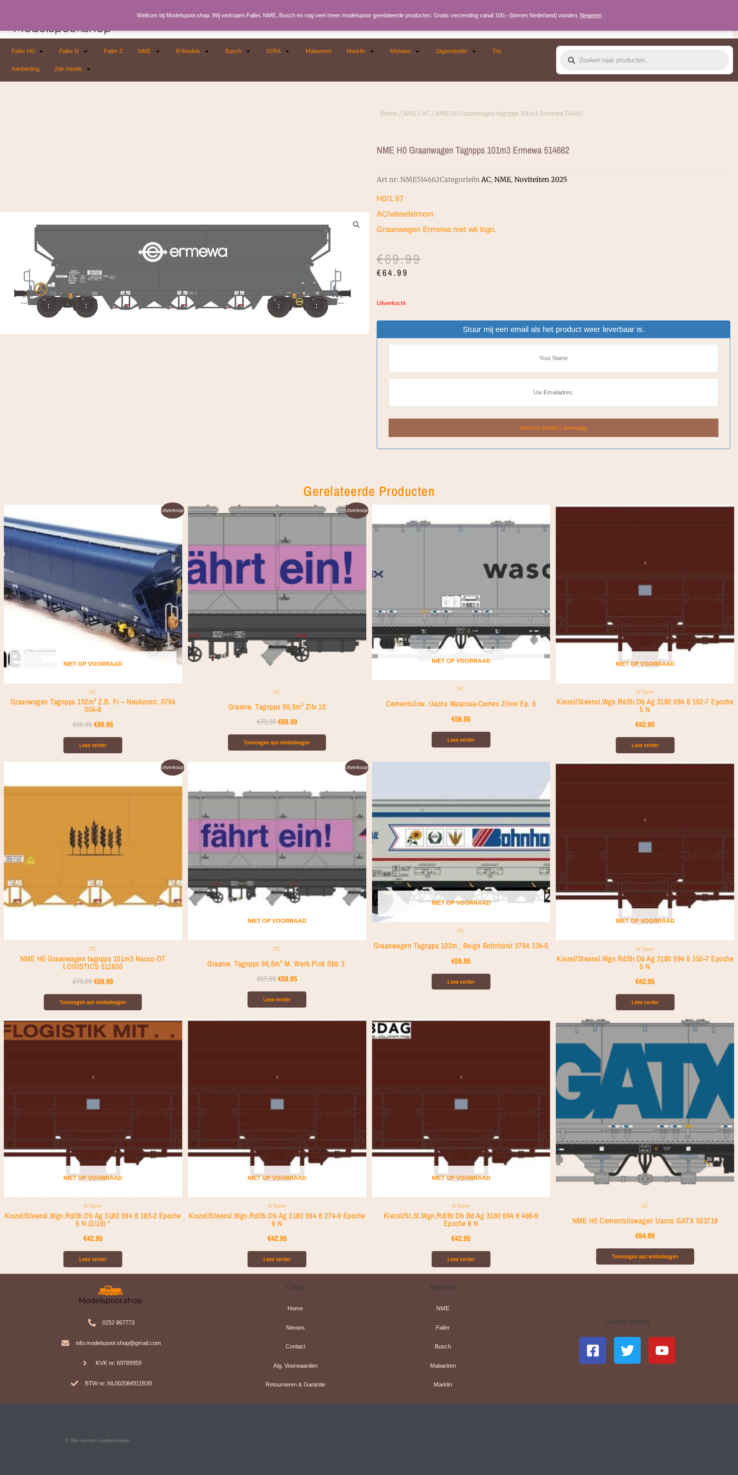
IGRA (273, 51)
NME (144, 51)
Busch (233, 51)
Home (389, 113)
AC (426, 113)
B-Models (188, 51)
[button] (356, 225)
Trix (497, 51)
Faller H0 (23, 51)
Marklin (356, 51)
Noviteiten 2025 (540, 179)
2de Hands (68, 68)
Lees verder (92, 745)
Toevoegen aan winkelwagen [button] (277, 742)
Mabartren (318, 51)
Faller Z (113, 51)
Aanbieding (25, 68)
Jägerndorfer (451, 51)
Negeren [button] (591, 15)
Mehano (400, 51)
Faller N (69, 51)
